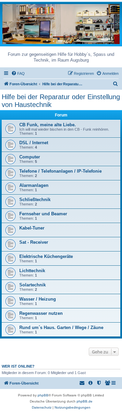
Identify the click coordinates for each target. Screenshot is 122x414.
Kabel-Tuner (31, 228)
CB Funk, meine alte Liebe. (47, 124)
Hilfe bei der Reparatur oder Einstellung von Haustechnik (61, 100)
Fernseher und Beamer (43, 213)
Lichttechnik (32, 270)
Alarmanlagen (33, 185)
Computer (29, 156)
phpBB (43, 395)
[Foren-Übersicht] (61, 23)
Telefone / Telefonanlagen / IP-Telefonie (60, 171)
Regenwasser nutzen (41, 313)
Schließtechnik (34, 199)
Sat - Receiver (33, 242)
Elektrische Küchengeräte (46, 256)
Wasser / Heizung (37, 299)
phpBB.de (85, 401)
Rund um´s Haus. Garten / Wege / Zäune (61, 327)
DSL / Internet (33, 142)
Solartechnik (32, 284)
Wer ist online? (18, 366)
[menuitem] (18, 73)
